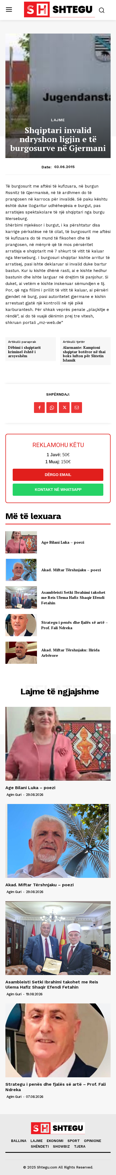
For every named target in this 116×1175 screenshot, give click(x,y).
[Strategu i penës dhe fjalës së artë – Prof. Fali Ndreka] (21, 625)
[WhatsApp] (51, 407)
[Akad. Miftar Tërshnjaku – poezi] (21, 570)
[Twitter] (64, 407)
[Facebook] (39, 407)
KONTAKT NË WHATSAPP (58, 489)
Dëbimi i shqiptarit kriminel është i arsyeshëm (24, 352)
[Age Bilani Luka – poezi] (21, 542)
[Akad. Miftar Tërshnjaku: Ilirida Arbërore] (21, 653)
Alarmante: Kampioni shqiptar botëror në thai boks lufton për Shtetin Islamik (84, 354)
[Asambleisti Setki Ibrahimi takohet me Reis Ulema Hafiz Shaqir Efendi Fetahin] (21, 597)
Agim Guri (14, 795)
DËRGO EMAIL (58, 474)
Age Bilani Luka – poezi (62, 542)
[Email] (76, 407)
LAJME (58, 120)
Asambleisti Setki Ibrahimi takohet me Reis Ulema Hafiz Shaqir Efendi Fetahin (73, 597)
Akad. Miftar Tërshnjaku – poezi (71, 569)
